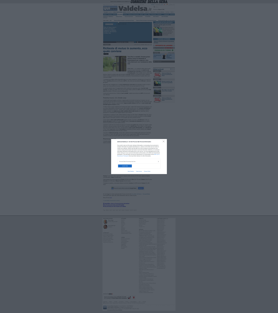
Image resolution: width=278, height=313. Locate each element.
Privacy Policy (147, 171)
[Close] (164, 141)
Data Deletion (131, 171)
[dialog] (139, 156)
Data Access (139, 171)
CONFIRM (125, 166)
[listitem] (139, 161)
